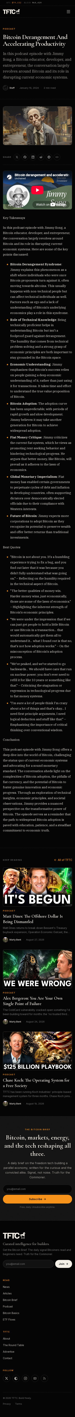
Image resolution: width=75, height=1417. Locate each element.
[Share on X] (17, 157)
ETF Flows (9, 1319)
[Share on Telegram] (49, 157)
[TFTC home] (11, 11)
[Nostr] (16, 1378)
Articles (7, 1293)
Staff (12, 88)
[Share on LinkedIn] (33, 157)
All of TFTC (65, 859)
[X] (6, 1378)
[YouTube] (35, 1378)
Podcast (9, 29)
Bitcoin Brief (10, 1299)
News (6, 1286)
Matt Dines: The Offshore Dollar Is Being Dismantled (33, 919)
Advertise (8, 1351)
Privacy (7, 1403)
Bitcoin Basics (11, 1313)
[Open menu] (68, 11)
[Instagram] (25, 1378)
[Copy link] (57, 157)
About (6, 1338)
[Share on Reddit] (41, 157)
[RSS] (44, 1378)
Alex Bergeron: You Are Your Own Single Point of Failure (32, 1001)
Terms (18, 1403)
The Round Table (13, 1345)
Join (61, 1263)
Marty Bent (15, 939)
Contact (7, 1358)
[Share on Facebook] (25, 157)
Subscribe (35, 1199)
